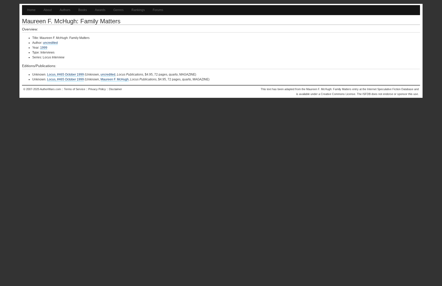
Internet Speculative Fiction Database (390, 89)
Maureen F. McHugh (115, 79)
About (47, 10)
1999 (43, 47)
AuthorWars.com (50, 89)
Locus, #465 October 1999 (65, 74)
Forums (158, 10)
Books (82, 10)
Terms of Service (74, 89)
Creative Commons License (338, 94)
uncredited (50, 43)
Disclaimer (115, 89)
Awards (100, 10)
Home (31, 10)
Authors (65, 10)
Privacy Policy (97, 89)
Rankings (138, 10)
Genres (118, 10)
